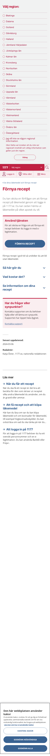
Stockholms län (13, 80)
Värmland (10, 97)
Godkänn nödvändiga (25, 739)
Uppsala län (12, 91)
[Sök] (47, 167)
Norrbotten (11, 68)
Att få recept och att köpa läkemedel (22, 406)
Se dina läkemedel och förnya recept (20, 182)
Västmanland (12, 115)
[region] (25, 728)
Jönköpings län (13, 50)
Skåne (9, 74)
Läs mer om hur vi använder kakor (19, 725)
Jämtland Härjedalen (16, 45)
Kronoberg (11, 62)
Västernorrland (13, 109)
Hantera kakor (25, 731)
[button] (25, 244)
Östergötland (12, 133)
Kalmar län (11, 56)
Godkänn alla (25, 748)
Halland (10, 39)
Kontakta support (13, 323)
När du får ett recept (20, 384)
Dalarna (10, 21)
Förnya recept (25, 243)
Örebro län (11, 127)
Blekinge (10, 15)
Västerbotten (12, 103)
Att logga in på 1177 (19, 429)
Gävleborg (11, 33)
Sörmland (11, 86)
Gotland (10, 27)
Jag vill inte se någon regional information (20, 139)
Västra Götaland (14, 121)
